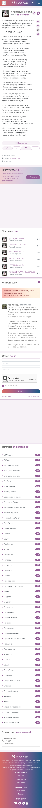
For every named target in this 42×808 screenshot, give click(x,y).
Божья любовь (21, 486)
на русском (21, 776)
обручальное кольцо (16, 238)
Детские (21, 533)
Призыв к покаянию (21, 633)
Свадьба (21, 659)
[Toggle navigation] (39, 2)
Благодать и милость (21, 476)
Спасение (21, 686)
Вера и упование (21, 491)
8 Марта (21, 460)
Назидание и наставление (21, 586)
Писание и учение (21, 617)
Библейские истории (21, 465)
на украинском (21, 779)
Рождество (21, 654)
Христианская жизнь (21, 722)
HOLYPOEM (8, 170)
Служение (21, 675)
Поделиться (22, 143)
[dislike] (26, 148)
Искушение (21, 554)
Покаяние (21, 623)
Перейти (33, 177)
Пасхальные (21, 607)
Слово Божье (21, 670)
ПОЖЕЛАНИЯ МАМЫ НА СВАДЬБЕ (22, 272)
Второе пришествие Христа (21, 507)
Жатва (21, 549)
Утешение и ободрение (21, 707)
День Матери (21, 523)
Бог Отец (21, 481)
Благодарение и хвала (21, 470)
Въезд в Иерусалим (21, 512)
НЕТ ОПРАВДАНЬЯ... (16, 265)
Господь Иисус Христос (21, 518)
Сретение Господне (21, 691)
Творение (21, 696)
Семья (21, 665)
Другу (21, 539)
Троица (21, 701)
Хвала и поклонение (21, 712)
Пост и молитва (21, 628)
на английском (21, 782)
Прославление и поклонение (21, 638)
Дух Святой (21, 544)
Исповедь (21, 560)
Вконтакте (21, 791)
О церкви (21, 602)
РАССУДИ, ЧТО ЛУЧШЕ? (18, 258)
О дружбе (21, 596)
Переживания (21, 612)
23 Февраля (21, 455)
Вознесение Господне (21, 502)
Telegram (21, 794)
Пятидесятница (21, 649)
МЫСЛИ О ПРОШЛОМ (17, 245)
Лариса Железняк (22, 15)
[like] (7, 148)
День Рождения (21, 528)
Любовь (21, 575)
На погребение (21, 581)
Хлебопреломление (21, 717)
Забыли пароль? (34, 396)
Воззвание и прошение (21, 497)
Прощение (21, 644)
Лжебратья (21, 570)
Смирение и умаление (21, 680)
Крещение (21, 565)
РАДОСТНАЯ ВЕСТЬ (16, 251)
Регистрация (6, 396)
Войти (21, 391)
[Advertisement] (21, 207)
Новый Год (21, 591)
